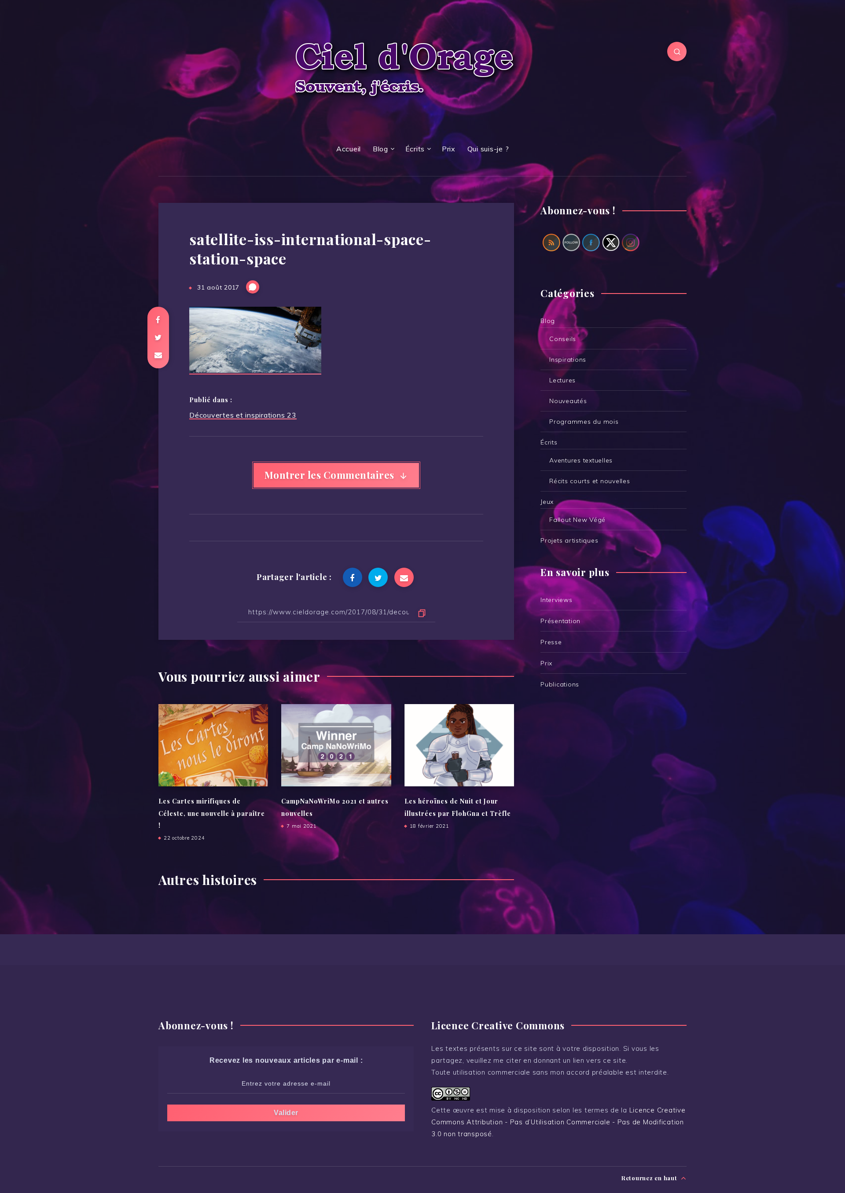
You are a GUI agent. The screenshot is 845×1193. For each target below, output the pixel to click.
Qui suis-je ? (488, 148)
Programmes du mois (584, 422)
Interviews (556, 600)
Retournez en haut (650, 1178)
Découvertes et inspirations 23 (243, 415)
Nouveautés (568, 401)
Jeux (547, 502)
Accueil (348, 148)
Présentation (560, 621)
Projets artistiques (569, 540)
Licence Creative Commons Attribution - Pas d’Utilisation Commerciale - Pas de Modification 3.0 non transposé (558, 1122)
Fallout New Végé (577, 520)
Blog (380, 148)
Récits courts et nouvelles (589, 481)
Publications (559, 684)
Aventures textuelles (581, 460)
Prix (449, 148)
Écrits (415, 148)
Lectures (562, 380)
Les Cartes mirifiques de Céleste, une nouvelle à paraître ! (211, 813)
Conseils (562, 339)
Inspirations (567, 359)
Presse (551, 642)
